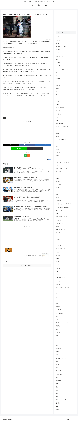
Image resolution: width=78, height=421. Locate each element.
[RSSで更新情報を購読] (28, 155)
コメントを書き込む (27, 265)
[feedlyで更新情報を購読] (25, 155)
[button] (35, 148)
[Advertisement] (27, 130)
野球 (4, 118)
